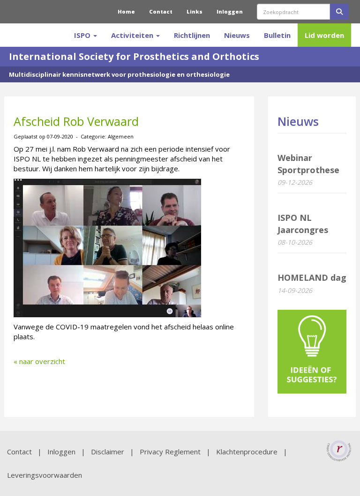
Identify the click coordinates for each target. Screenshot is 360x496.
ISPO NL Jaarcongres (303, 223)
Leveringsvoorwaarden (44, 475)
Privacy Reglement (170, 451)
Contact (160, 11)
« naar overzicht (39, 361)
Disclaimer (107, 451)
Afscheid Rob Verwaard (76, 121)
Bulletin (277, 35)
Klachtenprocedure (247, 451)
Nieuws (237, 35)
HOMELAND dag (312, 277)
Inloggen (230, 11)
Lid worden (324, 35)
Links (194, 11)
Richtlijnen (192, 35)
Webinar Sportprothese (308, 163)
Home (126, 11)
